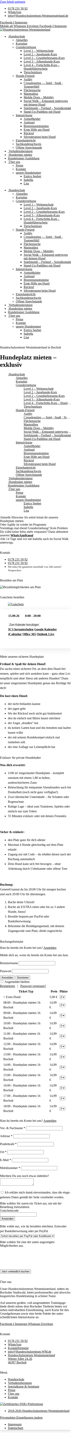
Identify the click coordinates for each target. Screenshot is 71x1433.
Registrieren (7, 986)
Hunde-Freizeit (25, 76)
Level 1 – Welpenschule (39, 50)
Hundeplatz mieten (20, 154)
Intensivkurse (24, 115)
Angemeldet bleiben (17, 981)
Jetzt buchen (19, 643)
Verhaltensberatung (20, 151)
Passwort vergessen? (33, 986)
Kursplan (21, 43)
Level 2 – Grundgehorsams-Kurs (44, 58)
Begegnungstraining (36, 126)
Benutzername (9, 963)
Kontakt (21, 169)
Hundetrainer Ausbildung (23, 158)
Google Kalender (45, 629)
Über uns (14, 162)
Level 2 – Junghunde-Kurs (40, 54)
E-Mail (5, 1160)
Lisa (26, 183)
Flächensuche (32, 90)
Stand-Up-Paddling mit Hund (42, 111)
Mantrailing (31, 93)
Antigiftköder (32, 119)
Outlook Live (45, 634)
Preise (19, 165)
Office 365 (29, 634)
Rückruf (29, 133)
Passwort (5, 971)
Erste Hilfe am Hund (37, 129)
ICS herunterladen (21, 629)
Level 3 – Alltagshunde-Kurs (42, 61)
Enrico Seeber (32, 176)
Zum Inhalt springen (12, 1)
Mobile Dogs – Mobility (39, 97)
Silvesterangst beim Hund (40, 136)
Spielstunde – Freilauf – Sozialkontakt (47, 108)
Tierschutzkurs (33, 72)
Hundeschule (16, 36)
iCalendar (15, 634)
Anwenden (7, 1218)
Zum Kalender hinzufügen (24, 624)
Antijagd (29, 122)
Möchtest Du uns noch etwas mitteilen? (24, 1176)
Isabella (28, 180)
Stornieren (23, 977)
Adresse (6, 1136)
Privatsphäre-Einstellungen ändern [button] (21, 1417)
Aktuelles (22, 40)
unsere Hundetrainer (28, 172)
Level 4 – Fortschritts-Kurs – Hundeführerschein (42, 66)
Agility (28, 79)
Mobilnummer (10, 1168)
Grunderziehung (26, 47)
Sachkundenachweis (28, 144)
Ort (3, 1152)
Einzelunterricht (26, 140)
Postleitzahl (8, 1144)
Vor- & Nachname (12, 1128)
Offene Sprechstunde (29, 147)
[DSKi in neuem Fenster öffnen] (21, 1404)
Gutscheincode (9, 1210)
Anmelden (49, 947)
